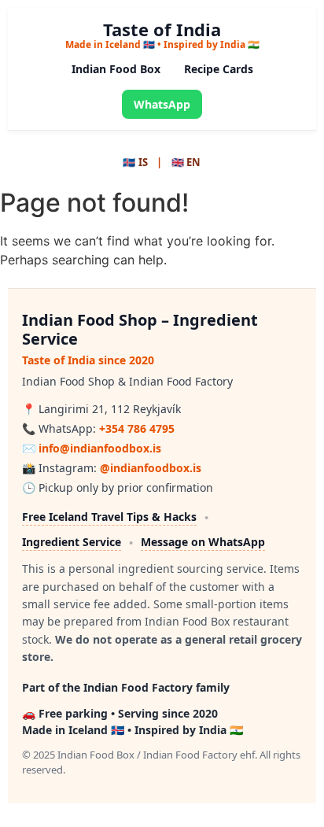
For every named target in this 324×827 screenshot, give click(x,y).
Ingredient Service (71, 541)
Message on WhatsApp (203, 541)
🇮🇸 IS (135, 162)
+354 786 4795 (137, 428)
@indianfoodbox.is (150, 467)
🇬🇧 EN (186, 162)
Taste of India (162, 29)
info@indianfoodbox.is (100, 448)
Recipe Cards (218, 68)
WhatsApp (162, 104)
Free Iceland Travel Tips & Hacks (109, 516)
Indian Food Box (116, 68)
